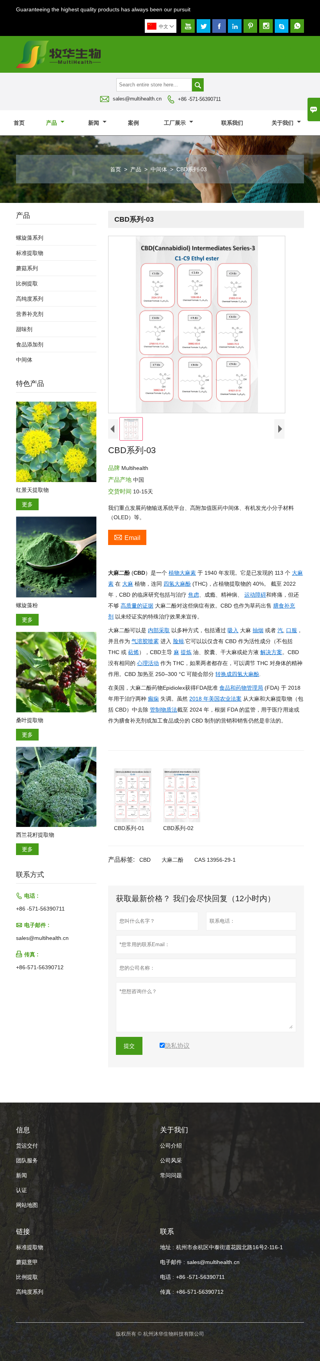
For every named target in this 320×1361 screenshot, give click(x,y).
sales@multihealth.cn (137, 99)
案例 (133, 123)
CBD (145, 860)
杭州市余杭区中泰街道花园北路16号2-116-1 (229, 1247)
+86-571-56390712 (40, 967)
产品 (52, 123)
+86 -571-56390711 (199, 99)
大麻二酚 (172, 860)
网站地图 (27, 1205)
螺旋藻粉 (27, 605)
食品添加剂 (29, 344)
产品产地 (120, 479)
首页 (19, 123)
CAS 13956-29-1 (215, 860)
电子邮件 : (172, 1262)
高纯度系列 (29, 299)
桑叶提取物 (29, 720)
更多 (27, 504)
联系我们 (232, 123)
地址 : (167, 1247)
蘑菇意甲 (27, 1262)
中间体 (159, 169)
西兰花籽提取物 (35, 835)
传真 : (167, 1292)
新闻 (94, 123)
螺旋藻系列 (29, 238)
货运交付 (27, 1145)
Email (127, 537)
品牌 (114, 467)
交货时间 (120, 491)
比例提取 (27, 283)
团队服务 (27, 1160)
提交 (129, 1046)
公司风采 (171, 1160)
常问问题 (171, 1175)
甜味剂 (24, 329)
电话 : (167, 1277)
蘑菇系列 (27, 268)
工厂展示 (175, 123)
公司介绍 (171, 1145)
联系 (167, 1231)
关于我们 (283, 123)
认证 (21, 1190)
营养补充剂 (29, 314)
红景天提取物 (32, 490)
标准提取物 (29, 253)
